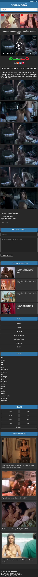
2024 (10, 415)
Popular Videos (19, 335)
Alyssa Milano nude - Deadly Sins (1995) (14, 498)
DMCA (19, 347)
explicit (2, 391)
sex (1, 362)
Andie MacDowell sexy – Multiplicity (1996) (15, 529)
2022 (10, 419)
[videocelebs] (19, 6)
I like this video (11, 58)
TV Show (19, 331)
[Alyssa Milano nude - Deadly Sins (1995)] (19, 495)
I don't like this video (27, 58)
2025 (28, 412)
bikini (2, 379)
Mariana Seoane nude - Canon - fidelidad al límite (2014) (17, 560)
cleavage (3, 377)
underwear (4, 369)
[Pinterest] (23, 63)
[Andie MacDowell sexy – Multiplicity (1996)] (19, 526)
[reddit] (17, 63)
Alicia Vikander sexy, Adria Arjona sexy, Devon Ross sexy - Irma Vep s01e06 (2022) (18, 466)
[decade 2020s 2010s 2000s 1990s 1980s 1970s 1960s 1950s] (19, 427)
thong (2, 389)
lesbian (3, 384)
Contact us (19, 343)
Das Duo (10, 216)
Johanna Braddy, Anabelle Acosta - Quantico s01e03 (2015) (25, 306)
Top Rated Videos (19, 339)
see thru (3, 386)
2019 (28, 423)
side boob (3, 381)
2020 (10, 423)
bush (2, 374)
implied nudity (5, 396)
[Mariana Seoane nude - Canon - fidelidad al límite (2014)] (19, 557)
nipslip (2, 393)
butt (1, 365)
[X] (15, 63)
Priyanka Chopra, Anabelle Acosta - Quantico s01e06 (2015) (25, 270)
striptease (3, 398)
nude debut (4, 401)
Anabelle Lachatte (12, 213)
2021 (28, 419)
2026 (10, 412)
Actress (19, 323)
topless (2, 360)
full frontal (3, 372)
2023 (28, 415)
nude (2, 357)
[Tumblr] (20, 63)
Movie (19, 327)
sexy (2, 367)
